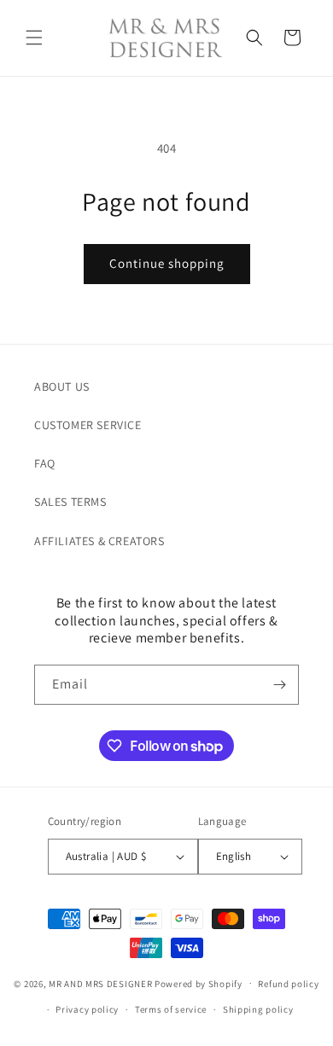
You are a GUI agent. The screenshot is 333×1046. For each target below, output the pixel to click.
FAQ (45, 463)
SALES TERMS (70, 501)
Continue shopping (167, 263)
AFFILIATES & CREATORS (99, 541)
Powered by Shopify (198, 983)
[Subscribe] (279, 685)
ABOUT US (62, 386)
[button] (34, 37)
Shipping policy (258, 1009)
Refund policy (288, 984)
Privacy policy (87, 1009)
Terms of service (171, 1009)
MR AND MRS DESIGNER (100, 983)
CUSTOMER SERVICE (88, 425)
